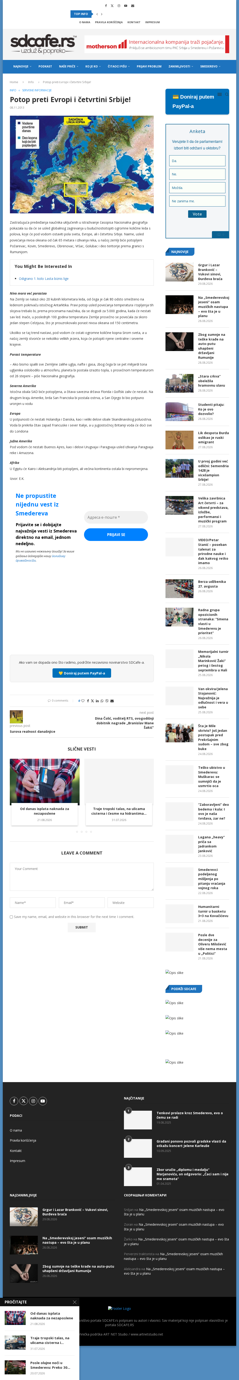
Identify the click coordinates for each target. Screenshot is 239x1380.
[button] (97, 14)
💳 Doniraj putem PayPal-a (193, 101)
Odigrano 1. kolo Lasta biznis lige (44, 278)
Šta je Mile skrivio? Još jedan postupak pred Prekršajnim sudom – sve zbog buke (213, 737)
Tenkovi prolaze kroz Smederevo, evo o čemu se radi (190, 1115)
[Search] (227, 94)
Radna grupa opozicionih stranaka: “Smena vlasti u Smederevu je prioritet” (213, 621)
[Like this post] (82, 701)
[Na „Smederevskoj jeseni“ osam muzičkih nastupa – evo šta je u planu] (179, 304)
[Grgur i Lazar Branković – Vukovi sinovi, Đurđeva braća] (179, 272)
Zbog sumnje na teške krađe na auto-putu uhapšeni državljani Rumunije (211, 346)
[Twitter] (112, 6)
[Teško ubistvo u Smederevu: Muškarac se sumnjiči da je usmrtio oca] (179, 774)
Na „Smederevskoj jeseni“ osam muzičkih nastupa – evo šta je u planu (213, 306)
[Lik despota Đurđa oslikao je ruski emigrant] (179, 440)
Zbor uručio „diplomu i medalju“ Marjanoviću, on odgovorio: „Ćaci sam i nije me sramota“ (192, 1174)
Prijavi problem (149, 66)
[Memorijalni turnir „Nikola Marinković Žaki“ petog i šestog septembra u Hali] (179, 658)
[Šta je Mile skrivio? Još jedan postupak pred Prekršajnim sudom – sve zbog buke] (179, 733)
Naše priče (67, 66)
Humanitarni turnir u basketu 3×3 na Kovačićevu (213, 911)
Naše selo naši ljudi (29, 80)
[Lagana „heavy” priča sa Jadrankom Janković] (179, 844)
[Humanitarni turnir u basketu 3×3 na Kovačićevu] (179, 913)
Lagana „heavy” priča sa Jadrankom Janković (211, 844)
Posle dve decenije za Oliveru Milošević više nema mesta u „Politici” (212, 944)
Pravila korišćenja (109, 22)
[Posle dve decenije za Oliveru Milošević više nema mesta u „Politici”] (179, 942)
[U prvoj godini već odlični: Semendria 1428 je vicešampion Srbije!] (179, 468)
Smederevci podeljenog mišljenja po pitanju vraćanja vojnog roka (211, 878)
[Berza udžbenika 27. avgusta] (179, 588)
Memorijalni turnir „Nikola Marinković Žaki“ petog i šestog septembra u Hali (213, 660)
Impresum (152, 22)
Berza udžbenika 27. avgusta (212, 583)
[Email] (132, 6)
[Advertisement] (82, 616)
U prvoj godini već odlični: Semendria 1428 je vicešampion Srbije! (213, 470)
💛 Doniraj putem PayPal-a (82, 673)
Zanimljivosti (179, 66)
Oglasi (57, 80)
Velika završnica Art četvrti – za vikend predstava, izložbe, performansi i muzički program (213, 509)
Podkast (45, 66)
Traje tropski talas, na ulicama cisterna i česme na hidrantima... (119, 811)
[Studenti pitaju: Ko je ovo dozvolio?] (179, 411)
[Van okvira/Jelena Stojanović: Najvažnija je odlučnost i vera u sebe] (179, 696)
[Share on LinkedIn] (97, 701)
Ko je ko (91, 66)
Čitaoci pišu (117, 66)
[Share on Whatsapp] (102, 701)
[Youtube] (125, 6)
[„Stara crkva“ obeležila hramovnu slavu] (179, 383)
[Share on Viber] (107, 701)
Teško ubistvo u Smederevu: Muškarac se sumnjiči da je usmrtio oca (211, 776)
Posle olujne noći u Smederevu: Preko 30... (50, 1365)
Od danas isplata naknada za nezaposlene (44, 811)
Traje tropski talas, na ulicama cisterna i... (49, 1340)
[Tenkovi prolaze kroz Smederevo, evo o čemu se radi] (138, 1120)
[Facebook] (106, 6)
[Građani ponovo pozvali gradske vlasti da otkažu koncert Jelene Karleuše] (138, 1148)
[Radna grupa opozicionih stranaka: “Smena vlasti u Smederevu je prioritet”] (179, 617)
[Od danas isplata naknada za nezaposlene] (45, 782)
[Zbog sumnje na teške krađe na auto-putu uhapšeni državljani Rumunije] (179, 341)
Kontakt (134, 22)
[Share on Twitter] (92, 701)
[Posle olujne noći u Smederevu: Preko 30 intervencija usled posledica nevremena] (15, 1367)
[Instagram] (119, 6)
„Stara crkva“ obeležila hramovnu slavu (211, 381)
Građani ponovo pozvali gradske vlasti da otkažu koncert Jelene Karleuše (191, 1143)
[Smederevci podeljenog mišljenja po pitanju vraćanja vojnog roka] (179, 876)
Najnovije (20, 66)
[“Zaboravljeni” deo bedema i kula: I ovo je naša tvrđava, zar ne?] (179, 811)
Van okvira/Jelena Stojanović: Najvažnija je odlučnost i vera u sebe (213, 698)
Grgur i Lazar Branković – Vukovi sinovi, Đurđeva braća (210, 272)
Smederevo (209, 66)
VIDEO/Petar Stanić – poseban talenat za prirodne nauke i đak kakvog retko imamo (213, 551)
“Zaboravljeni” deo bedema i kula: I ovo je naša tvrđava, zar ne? (213, 811)
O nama (84, 22)
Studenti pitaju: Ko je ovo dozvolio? (211, 409)
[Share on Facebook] (88, 701)
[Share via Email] (112, 701)
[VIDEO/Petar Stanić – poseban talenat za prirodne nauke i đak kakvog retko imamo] (179, 547)
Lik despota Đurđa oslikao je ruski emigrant (213, 437)
